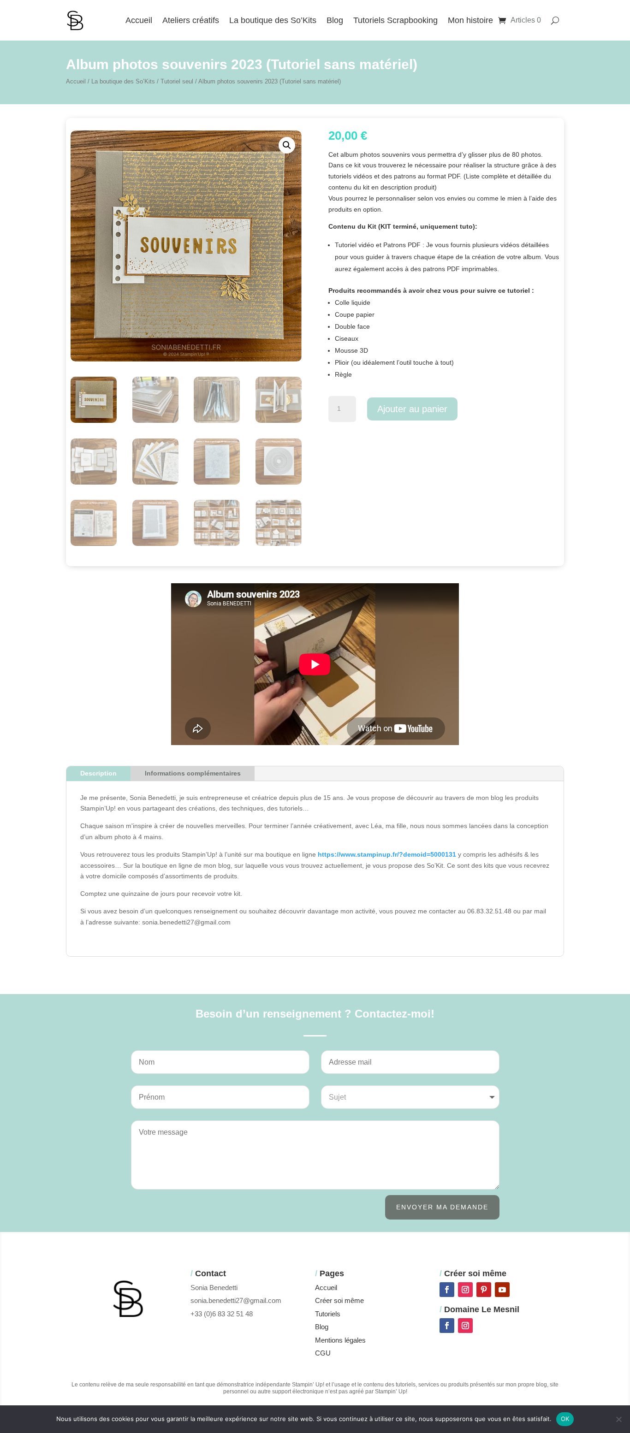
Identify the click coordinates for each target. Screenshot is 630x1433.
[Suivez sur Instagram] (465, 1289)
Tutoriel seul (176, 81)
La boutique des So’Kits (272, 20)
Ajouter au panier (412, 409)
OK (565, 1418)
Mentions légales (340, 1340)
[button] (287, 145)
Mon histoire (470, 20)
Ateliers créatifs (190, 20)
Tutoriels (327, 1314)
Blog (335, 20)
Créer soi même (339, 1300)
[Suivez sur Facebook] (447, 1289)
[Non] (618, 1419)
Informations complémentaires (193, 773)
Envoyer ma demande (442, 1207)
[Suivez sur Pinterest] (483, 1289)
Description (98, 773)
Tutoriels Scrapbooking (395, 20)
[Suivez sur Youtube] (502, 1289)
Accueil (138, 20)
